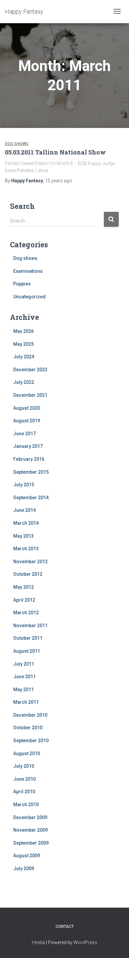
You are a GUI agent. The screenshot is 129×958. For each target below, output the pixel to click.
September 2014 (31, 497)
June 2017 (24, 433)
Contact (65, 926)
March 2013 (26, 548)
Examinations (28, 271)
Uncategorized (29, 296)
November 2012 (30, 561)
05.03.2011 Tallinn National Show (55, 152)
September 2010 (31, 740)
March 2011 (26, 702)
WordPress (85, 942)
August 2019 (26, 420)
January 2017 (28, 446)
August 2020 (26, 408)
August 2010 (26, 753)
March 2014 (26, 523)
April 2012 (24, 600)
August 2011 (26, 651)
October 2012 (27, 574)
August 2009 (26, 855)
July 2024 (23, 356)
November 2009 (30, 830)
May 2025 (23, 344)
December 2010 (30, 715)
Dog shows (16, 144)
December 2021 (30, 395)
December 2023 (30, 369)
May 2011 (23, 689)
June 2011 (24, 676)
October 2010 (27, 727)
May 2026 (23, 331)
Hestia (38, 942)
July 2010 (23, 766)
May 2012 (23, 587)
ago (58, 180)
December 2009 (30, 817)
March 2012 (26, 612)
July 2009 (23, 868)
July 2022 (23, 382)
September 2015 (31, 472)
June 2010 (24, 779)
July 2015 (23, 484)
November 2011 (30, 625)
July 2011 (23, 664)
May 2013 (23, 536)
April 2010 (24, 791)
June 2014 (24, 510)
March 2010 (26, 804)
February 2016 (28, 459)
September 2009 (31, 843)
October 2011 (27, 638)
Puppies (22, 283)
